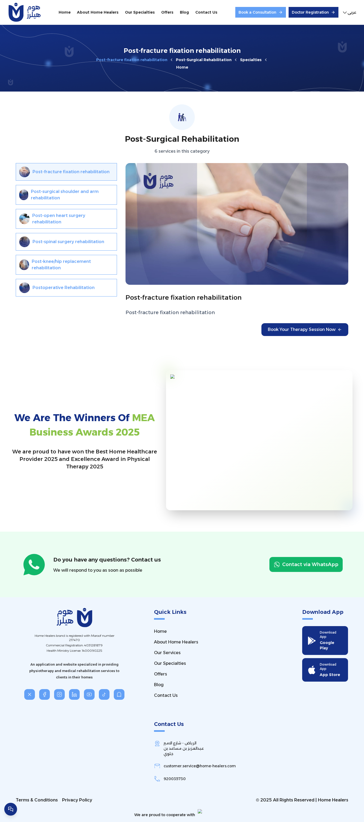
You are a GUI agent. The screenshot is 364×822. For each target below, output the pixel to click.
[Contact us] (10, 809)
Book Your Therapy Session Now (301, 329)
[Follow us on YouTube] (89, 694)
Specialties (251, 59)
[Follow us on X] (29, 694)
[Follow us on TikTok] (104, 694)
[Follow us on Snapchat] (119, 694)
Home (182, 67)
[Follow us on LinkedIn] (74, 694)
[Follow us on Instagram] (59, 694)
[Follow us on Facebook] (44, 694)
